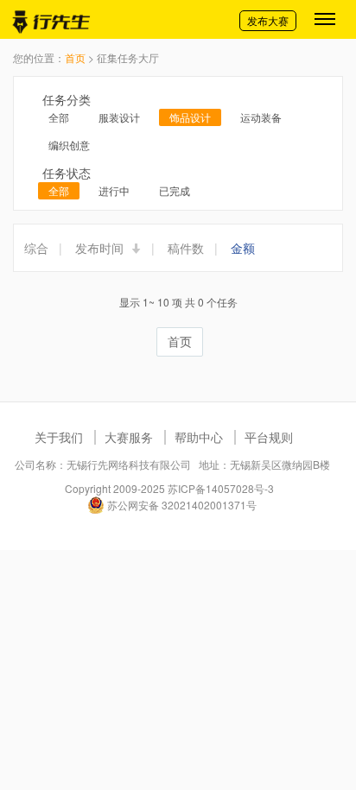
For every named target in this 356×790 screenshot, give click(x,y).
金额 (243, 247)
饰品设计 (190, 117)
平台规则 (269, 437)
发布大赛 (268, 20)
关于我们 (59, 437)
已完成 (174, 190)
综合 (36, 247)
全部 (58, 117)
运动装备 (261, 117)
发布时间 (101, 247)
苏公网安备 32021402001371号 (181, 504)
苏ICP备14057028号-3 (221, 488)
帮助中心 (199, 437)
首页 (75, 57)
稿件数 (186, 247)
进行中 (114, 190)
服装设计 (119, 117)
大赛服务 (129, 437)
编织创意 (69, 144)
